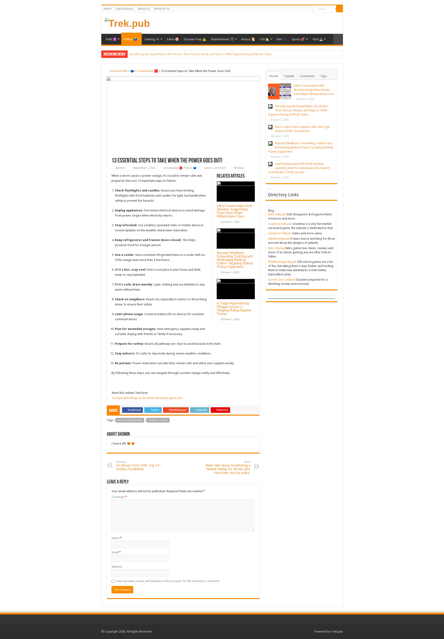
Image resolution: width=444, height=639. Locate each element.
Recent (273, 76)
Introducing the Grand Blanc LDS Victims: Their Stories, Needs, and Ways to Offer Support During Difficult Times (201, 54)
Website (116, 566)
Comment (119, 497)
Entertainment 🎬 (222, 39)
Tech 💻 (317, 39)
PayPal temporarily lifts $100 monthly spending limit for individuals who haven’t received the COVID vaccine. (299, 168)
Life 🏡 (264, 39)
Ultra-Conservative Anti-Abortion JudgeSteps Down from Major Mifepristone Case (235, 211)
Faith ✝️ (111, 39)
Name (116, 538)
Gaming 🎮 (152, 39)
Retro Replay (276, 248)
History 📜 (248, 39)
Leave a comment (214, 167)
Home (107, 8)
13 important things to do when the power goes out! (146, 398)
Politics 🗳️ (130, 39)
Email (116, 552)
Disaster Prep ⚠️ (195, 39)
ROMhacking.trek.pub (282, 261)
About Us (144, 8)
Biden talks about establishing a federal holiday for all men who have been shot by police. (227, 467)
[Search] (339, 8)
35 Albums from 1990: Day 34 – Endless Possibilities (139, 465)
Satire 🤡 (173, 39)
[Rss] (312, 9)
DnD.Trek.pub (277, 214)
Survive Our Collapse (282, 279)
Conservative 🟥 (147, 71)
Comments (307, 76)
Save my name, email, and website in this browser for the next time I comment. (168, 581)
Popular (289, 76)
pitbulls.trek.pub (279, 238)
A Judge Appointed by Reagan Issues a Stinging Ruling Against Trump (234, 308)
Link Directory (124, 8)
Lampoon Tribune (280, 233)
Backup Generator (130, 420)
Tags (323, 76)
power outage (158, 420)
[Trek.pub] (127, 22)
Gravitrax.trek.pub (280, 224)
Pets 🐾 (282, 39)
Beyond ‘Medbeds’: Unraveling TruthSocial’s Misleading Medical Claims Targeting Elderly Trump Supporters (235, 260)
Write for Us (162, 8)
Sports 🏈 (298, 39)
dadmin (120, 167)
